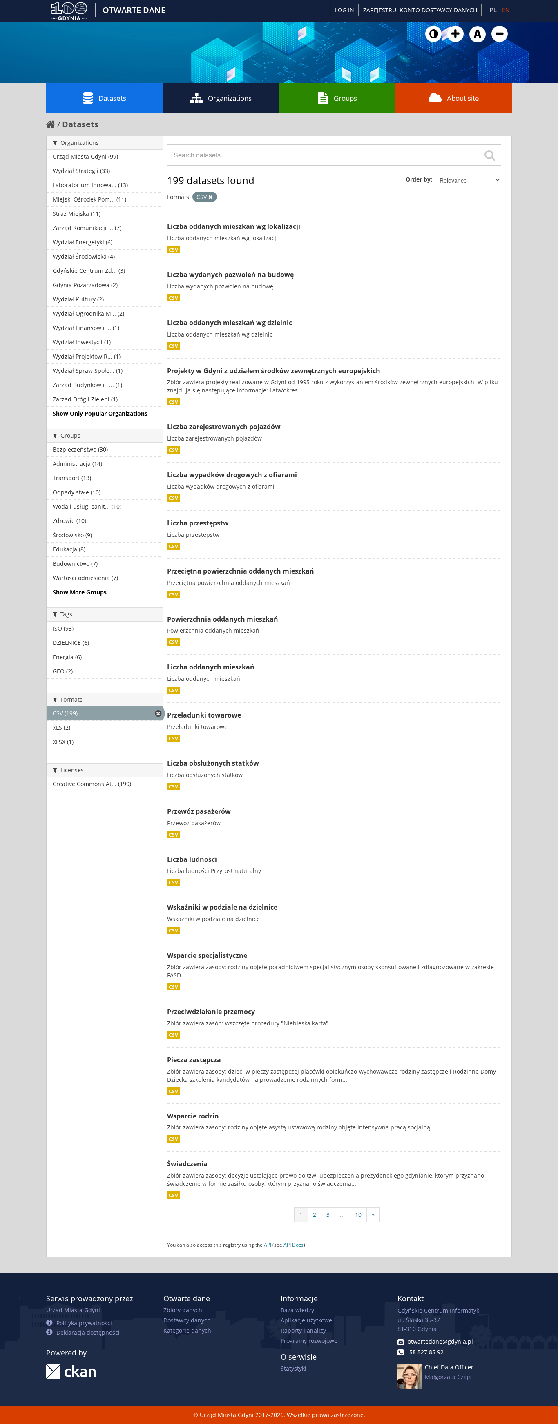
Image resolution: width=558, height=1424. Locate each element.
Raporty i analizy (303, 1330)
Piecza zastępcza (194, 1059)
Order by (418, 179)
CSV (173, 249)
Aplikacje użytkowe (306, 1320)
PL (493, 10)
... (342, 1214)
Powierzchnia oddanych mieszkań (222, 619)
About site (463, 98)
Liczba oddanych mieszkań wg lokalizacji (233, 226)
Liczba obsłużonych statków (213, 763)
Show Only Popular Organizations (100, 413)
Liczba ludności (192, 859)
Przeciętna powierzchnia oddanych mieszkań (240, 571)
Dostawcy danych (187, 1320)
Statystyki (293, 1368)
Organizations (230, 98)
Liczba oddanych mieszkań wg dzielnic (229, 322)
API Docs (293, 1244)
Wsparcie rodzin (193, 1116)
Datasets (112, 98)
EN (505, 10)
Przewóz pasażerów (199, 811)
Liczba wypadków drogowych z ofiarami (232, 474)
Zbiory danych (182, 1310)
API (267, 1244)
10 (358, 1214)
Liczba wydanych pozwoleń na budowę (230, 274)
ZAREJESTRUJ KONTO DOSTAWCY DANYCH (420, 10)
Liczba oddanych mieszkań (210, 666)
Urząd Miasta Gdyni (73, 1310)
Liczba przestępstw (198, 522)
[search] (489, 155)
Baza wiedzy (297, 1310)
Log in (344, 10)
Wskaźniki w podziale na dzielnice (222, 907)
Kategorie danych (187, 1330)
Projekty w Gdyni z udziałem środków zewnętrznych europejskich (273, 370)
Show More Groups (80, 592)
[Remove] (210, 197)
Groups (345, 98)
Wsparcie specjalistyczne (207, 955)
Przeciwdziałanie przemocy (211, 1011)
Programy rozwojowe (309, 1340)
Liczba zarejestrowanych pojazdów (224, 426)
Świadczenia (187, 1163)
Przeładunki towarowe (204, 715)
